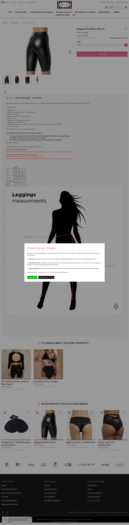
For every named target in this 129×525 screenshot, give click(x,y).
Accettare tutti (32, 277)
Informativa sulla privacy (48, 272)
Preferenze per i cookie (46, 277)
